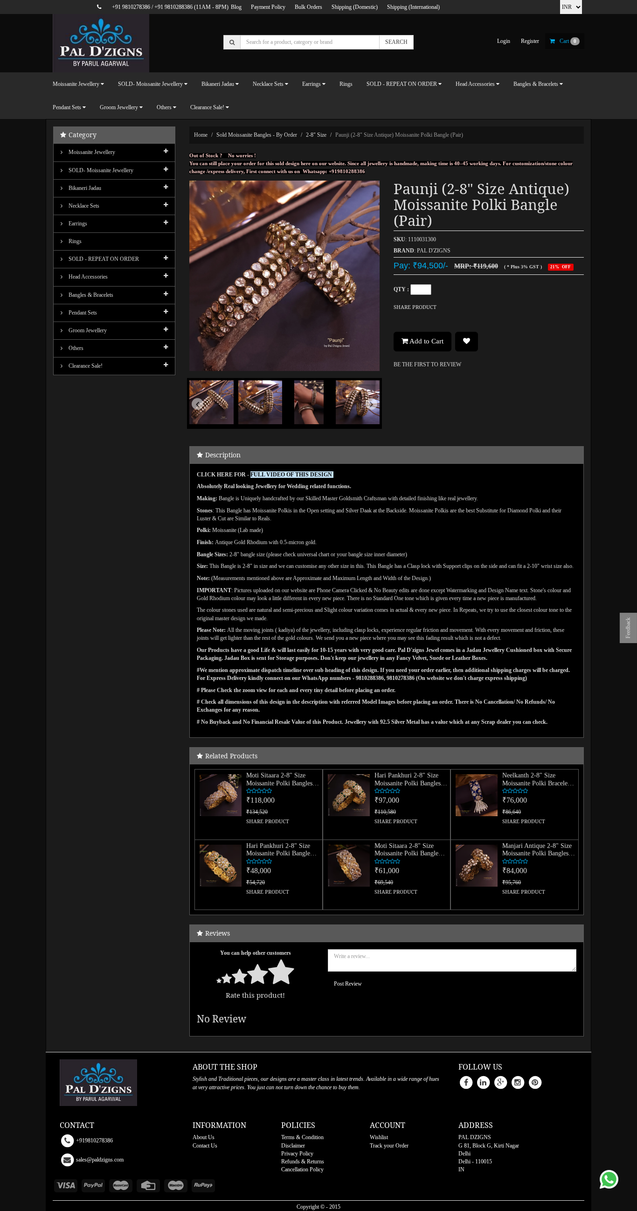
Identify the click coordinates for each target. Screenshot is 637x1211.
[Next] (365, 417)
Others (75, 348)
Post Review (348, 983)
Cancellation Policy (302, 1169)
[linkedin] (483, 1082)
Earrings (77, 223)
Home (201, 135)
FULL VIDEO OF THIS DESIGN (291, 474)
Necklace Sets (83, 206)
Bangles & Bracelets (90, 295)
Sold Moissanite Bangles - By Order (256, 135)
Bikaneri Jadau (84, 188)
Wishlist (379, 1137)
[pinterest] (534, 1082)
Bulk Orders (308, 7)
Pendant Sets (82, 312)
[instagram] (517, 1082)
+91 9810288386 (173, 7)
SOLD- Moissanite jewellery (100, 170)
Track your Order (389, 1145)
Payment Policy (268, 7)
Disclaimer (293, 1145)
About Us (204, 1137)
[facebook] (465, 1082)
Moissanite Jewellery (91, 152)
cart (568, 41)
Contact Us (205, 1145)
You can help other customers (255, 953)
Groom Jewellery (87, 330)
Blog (236, 7)
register (530, 41)
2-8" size (316, 135)
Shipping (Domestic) (355, 7)
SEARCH (396, 42)
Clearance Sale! (85, 366)
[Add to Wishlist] (466, 341)
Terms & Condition (302, 1137)
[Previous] (203, 417)
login (503, 41)
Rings (346, 84)
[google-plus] (500, 1082)
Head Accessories (87, 276)
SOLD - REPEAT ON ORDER (103, 259)
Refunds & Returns (302, 1161)
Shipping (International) (413, 7)
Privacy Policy (297, 1153)
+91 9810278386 (131, 7)
